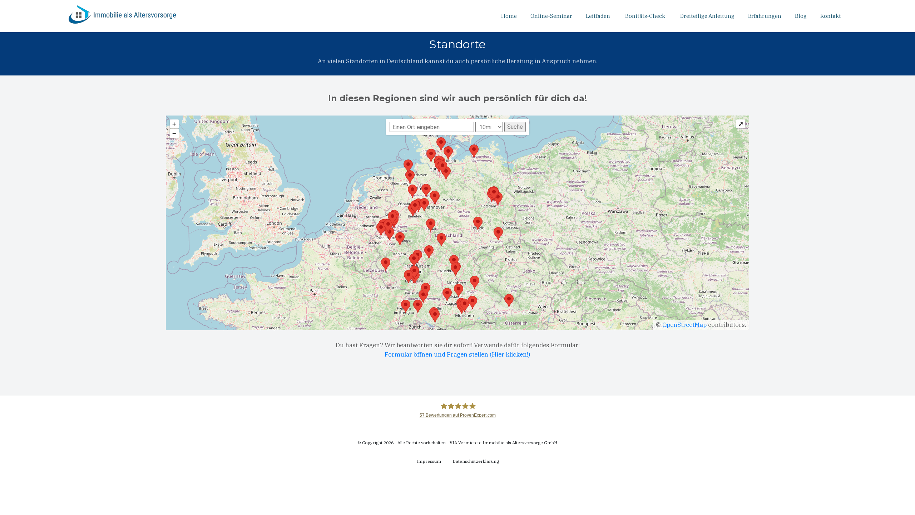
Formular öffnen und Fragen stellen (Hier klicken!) (457, 354)
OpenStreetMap (684, 325)
